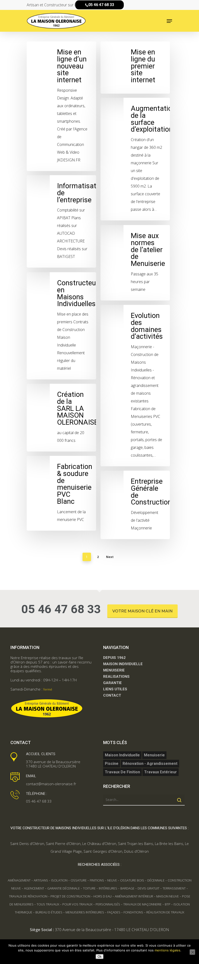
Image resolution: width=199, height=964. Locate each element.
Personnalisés (108, 904)
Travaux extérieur (160, 772)
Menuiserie (154, 755)
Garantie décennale (63, 888)
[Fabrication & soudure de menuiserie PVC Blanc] (61, 493)
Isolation (59, 880)
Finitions (97, 880)
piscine (111, 763)
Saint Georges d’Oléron (102, 851)
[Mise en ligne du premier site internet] (135, 67)
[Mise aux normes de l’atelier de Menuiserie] (135, 263)
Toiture (89, 888)
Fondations (133, 912)
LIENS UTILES (115, 689)
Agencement (34, 888)
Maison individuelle (122, 755)
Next (110, 557)
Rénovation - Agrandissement (150, 763)
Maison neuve (167, 896)
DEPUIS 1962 (114, 657)
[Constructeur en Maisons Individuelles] (61, 325)
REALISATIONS (116, 676)
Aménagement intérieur (134, 896)
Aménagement (19, 880)
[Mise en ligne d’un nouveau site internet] (61, 106)
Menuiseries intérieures (85, 912)
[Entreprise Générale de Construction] (135, 505)
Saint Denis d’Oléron (27, 843)
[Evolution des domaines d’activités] (135, 385)
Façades (113, 912)
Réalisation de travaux (165, 912)
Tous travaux (48, 904)
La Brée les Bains (169, 843)
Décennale (156, 880)
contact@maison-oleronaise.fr (51, 783)
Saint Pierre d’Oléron (63, 843)
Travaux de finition (122, 772)
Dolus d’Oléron (136, 851)
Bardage (127, 888)
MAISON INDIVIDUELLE (123, 664)
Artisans (41, 880)
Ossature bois (132, 880)
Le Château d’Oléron (99, 843)
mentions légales (167, 950)
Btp (167, 904)
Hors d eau (102, 896)
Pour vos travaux (77, 904)
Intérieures (108, 888)
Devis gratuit (148, 888)
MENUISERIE (114, 670)
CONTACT (112, 695)
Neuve (112, 880)
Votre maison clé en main (142, 611)
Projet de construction (70, 896)
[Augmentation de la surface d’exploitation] (135, 159)
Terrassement (174, 888)
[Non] (192, 952)
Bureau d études (48, 912)
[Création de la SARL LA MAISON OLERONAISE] (61, 418)
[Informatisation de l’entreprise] (61, 221)
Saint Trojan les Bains (135, 843)
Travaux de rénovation (28, 896)
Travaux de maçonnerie (142, 904)
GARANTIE (112, 683)
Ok (100, 956)
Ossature (79, 880)
